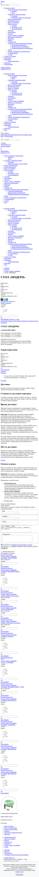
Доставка (30, 321)
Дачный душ (12, 42)
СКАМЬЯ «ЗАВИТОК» (8, 725)
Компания (7, 59)
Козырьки (11, 38)
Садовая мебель (13, 53)
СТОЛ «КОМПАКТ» (7, 609)
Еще (5, 130)
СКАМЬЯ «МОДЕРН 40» (9, 749)
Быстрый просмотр (7, 554)
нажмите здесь (19, 871)
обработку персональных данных (22, 545)
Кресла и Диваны (13, 22)
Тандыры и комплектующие (16, 14)
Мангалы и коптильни (15, 37)
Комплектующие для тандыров (21, 17)
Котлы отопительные (14, 19)
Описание (4, 321)
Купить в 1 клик (14, 319)
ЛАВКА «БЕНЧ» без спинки (10, 596)
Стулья (10, 54)
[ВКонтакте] (7, 300)
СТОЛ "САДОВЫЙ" (7, 662)
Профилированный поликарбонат (22, 48)
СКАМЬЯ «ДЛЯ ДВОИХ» (9, 558)
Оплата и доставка (10, 56)
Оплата (36, 321)
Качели (10, 40)
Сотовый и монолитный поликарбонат (20, 43)
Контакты (7, 63)
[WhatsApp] (4, 300)
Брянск (3, 134)
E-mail (4, 521)
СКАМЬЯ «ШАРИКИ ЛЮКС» (10, 571)
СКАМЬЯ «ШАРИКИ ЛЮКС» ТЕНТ (12, 687)
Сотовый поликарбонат (19, 45)
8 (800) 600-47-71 (6, 69)
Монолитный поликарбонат (20, 46)
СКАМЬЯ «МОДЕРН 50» (9, 700)
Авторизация (8, 64)
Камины (14, 11)
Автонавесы (12, 32)
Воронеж (8, 134)
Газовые (14, 25)
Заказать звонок (6, 67)
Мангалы (7, 834)
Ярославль (28, 134)
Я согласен (19, 874)
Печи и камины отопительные (17, 9)
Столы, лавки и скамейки (16, 35)
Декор (10, 50)
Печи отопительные (10, 828)
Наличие (24, 321)
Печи (13, 13)
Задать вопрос (17, 321)
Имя (3, 511)
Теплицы (11, 30)
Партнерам (7, 58)
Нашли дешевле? (6, 303)
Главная (6, 268)
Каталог (6, 269)
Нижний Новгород (16, 134)
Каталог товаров (9, 8)
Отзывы (9, 321)
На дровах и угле (17, 27)
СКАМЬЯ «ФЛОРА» (7, 636)
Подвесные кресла (13, 21)
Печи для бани (12, 24)
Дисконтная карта (13, 61)
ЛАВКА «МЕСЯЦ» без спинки (10, 623)
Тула (23, 134)
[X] (2, 300)
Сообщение (6, 534)
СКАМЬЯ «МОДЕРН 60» (9, 773)
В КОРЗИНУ (5, 319)
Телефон (5, 516)
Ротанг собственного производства (19, 51)
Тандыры (14, 16)
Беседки (10, 34)
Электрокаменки (17, 29)
